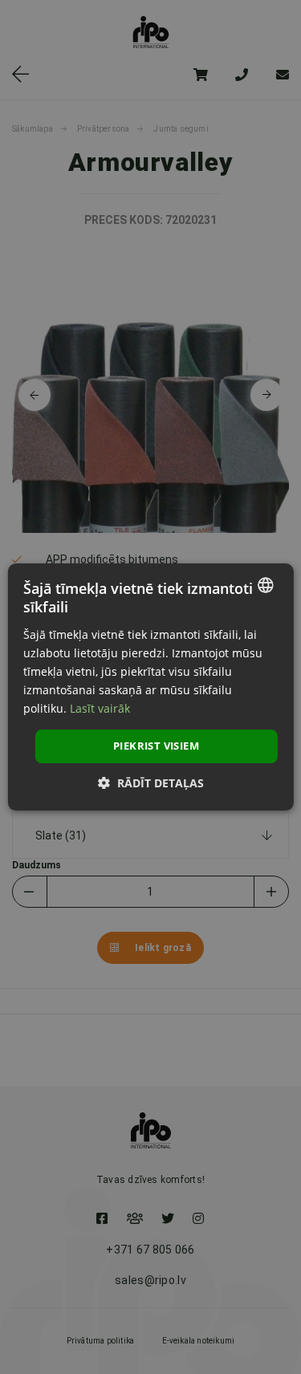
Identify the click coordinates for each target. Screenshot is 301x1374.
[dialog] (150, 687)
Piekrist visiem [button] (156, 745)
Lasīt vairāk (100, 708)
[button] (151, 783)
